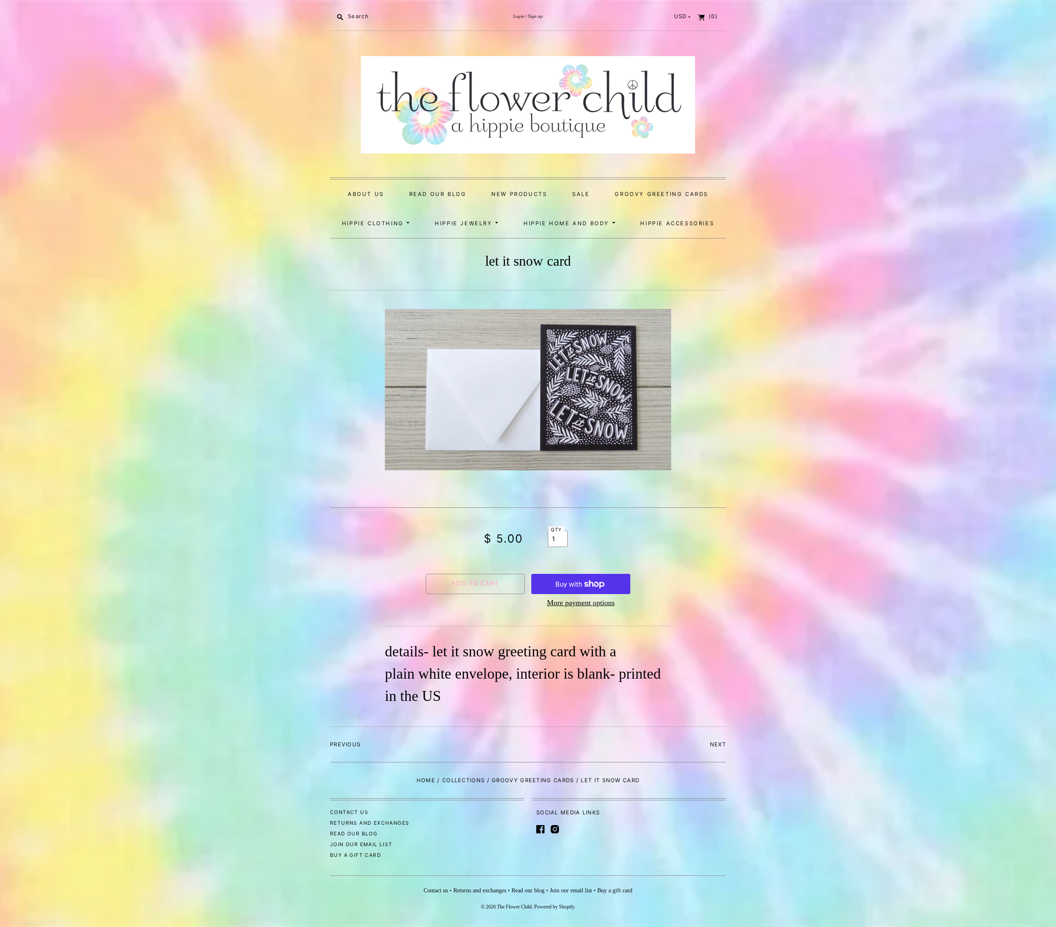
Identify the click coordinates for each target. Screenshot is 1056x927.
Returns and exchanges (369, 823)
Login (518, 16)
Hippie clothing (374, 223)
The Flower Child (514, 907)
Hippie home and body (567, 223)
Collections (463, 780)
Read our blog (438, 194)
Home (426, 780)
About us (366, 194)
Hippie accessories (677, 223)
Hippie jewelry (465, 223)
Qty (556, 530)
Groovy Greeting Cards (661, 194)
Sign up (535, 16)
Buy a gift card (355, 855)
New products (519, 194)
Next (718, 744)
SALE (580, 194)
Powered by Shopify (554, 907)
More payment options (581, 603)
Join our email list (361, 844)
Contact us (349, 812)
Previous (345, 744)
